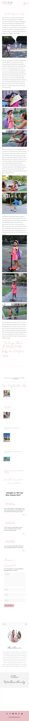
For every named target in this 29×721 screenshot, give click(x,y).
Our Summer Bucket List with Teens (13, 451)
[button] (24, 3)
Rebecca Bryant (9, 503)
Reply (23, 514)
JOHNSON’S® (20, 322)
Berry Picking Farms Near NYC (11, 428)
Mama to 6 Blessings (10, 540)
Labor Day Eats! (8, 406)
